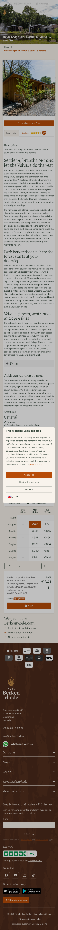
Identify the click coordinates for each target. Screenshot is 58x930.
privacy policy (35, 464)
